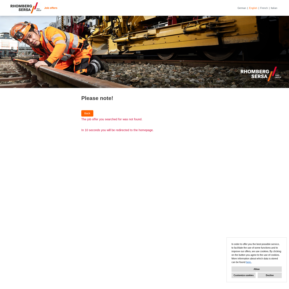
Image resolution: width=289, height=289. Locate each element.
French (264, 8)
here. (248, 262)
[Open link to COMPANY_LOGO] (26, 8)
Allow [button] (257, 269)
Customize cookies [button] (244, 275)
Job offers (50, 7)
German (242, 8)
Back (87, 113)
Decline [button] (270, 275)
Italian (274, 8)
